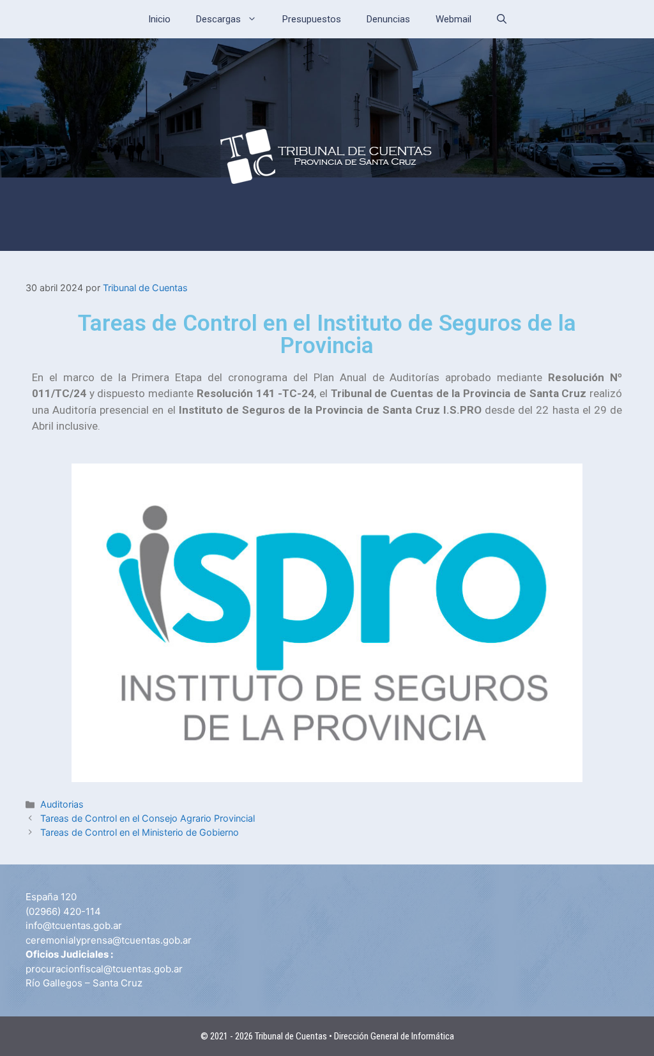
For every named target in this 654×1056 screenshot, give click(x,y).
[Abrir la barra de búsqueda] (501, 19)
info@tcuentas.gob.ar (74, 925)
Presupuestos (311, 19)
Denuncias (388, 19)
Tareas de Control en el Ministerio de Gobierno (139, 832)
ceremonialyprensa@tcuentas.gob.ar (109, 940)
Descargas (218, 19)
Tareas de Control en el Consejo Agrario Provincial (147, 818)
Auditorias (62, 804)
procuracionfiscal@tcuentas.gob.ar (104, 969)
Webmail (453, 19)
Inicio (159, 19)
